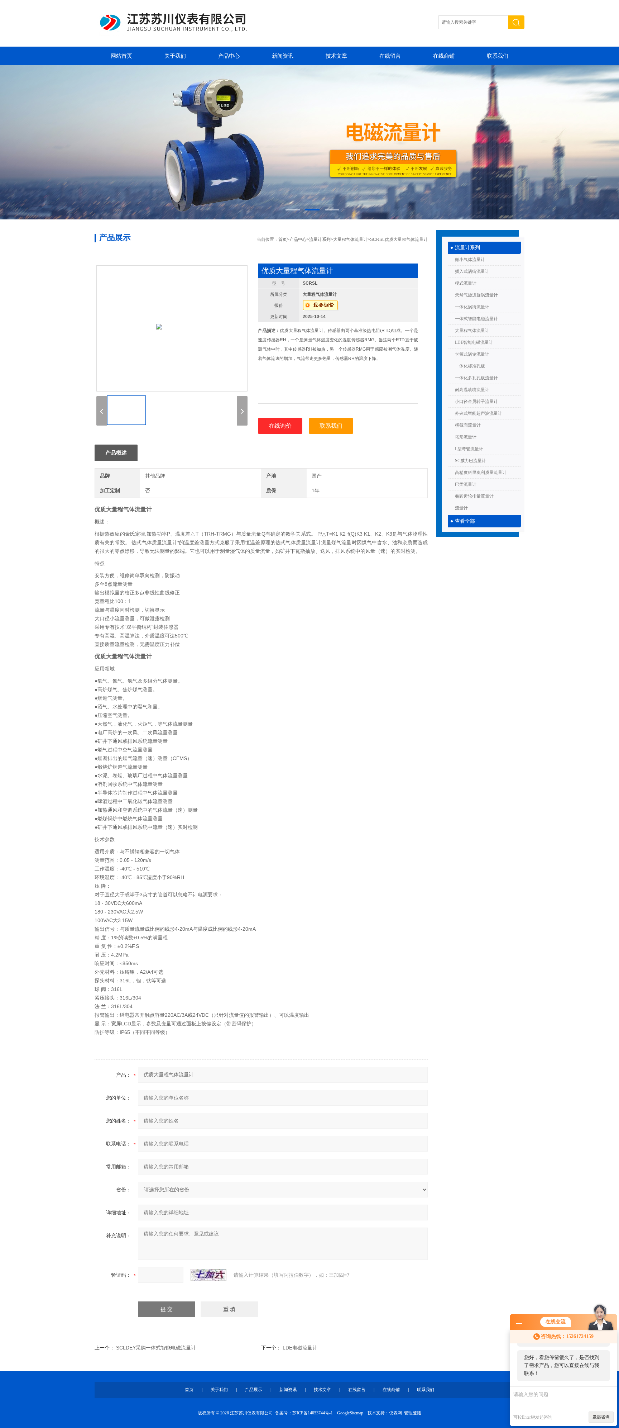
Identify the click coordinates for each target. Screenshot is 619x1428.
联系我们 (497, 56)
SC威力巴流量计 (470, 460)
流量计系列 (467, 247)
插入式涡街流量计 (472, 271)
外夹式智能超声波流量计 (478, 413)
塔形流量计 (465, 437)
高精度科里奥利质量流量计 (481, 472)
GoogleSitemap (350, 1412)
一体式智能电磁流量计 (476, 318)
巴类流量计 (465, 484)
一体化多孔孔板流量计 (476, 377)
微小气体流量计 (470, 259)
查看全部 (465, 521)
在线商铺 (444, 56)
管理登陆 (412, 1412)
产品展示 (253, 1389)
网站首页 (121, 56)
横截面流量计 (468, 425)
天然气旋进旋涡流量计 (476, 295)
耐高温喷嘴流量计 (472, 389)
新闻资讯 (282, 56)
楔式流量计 (465, 283)
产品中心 (229, 56)
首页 (282, 239)
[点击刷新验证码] (208, 1275)
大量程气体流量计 (472, 330)
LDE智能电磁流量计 (474, 342)
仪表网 (395, 1412)
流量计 (461, 508)
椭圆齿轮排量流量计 (474, 496)
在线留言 (390, 56)
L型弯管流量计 (469, 448)
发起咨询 (601, 1416)
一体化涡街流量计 (472, 306)
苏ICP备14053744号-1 (312, 1412)
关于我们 (175, 56)
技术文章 (336, 56)
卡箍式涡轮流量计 (472, 354)
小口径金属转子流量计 (476, 401)
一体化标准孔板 (470, 366)
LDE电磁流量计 (300, 1348)
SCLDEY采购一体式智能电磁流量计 (156, 1348)
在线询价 (280, 426)
